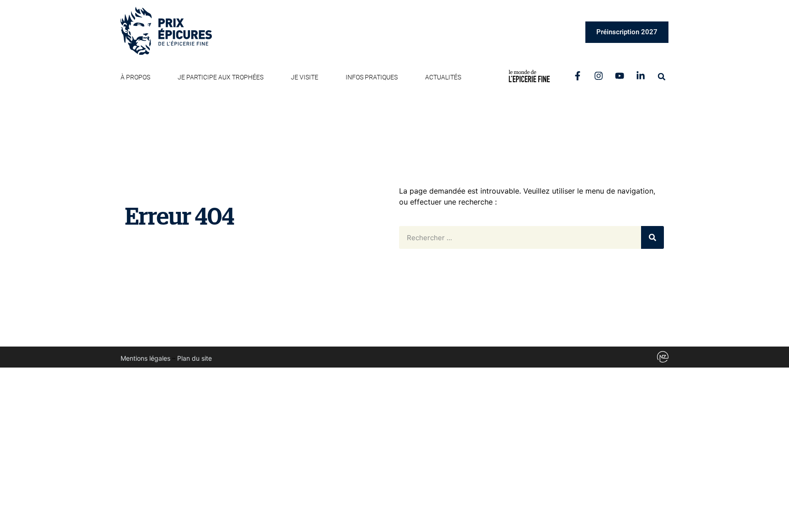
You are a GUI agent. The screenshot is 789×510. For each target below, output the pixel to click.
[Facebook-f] (577, 75)
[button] (661, 77)
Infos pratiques (372, 77)
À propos (135, 77)
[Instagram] (598, 75)
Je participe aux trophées (220, 77)
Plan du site (194, 358)
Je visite (304, 77)
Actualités (443, 77)
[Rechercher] (652, 237)
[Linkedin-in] (640, 75)
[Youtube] (619, 75)
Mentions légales (145, 358)
